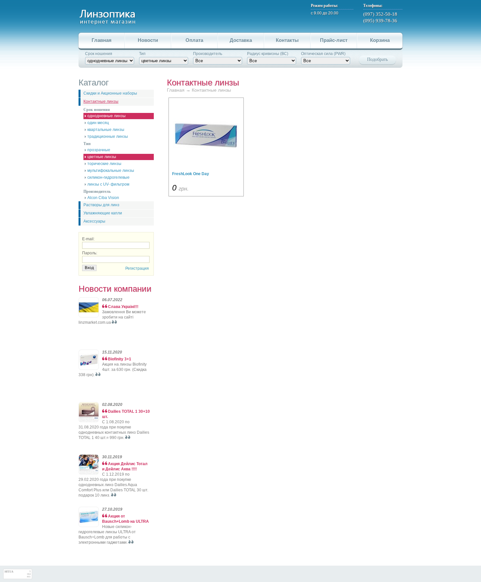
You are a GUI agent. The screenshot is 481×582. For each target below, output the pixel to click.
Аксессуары (94, 221)
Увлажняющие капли (102, 213)
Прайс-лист (333, 40)
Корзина (380, 40)
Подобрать (377, 59)
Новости (148, 40)
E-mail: (88, 239)
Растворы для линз (101, 205)
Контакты (287, 40)
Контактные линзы (100, 101)
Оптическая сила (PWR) (323, 53)
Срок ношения (98, 53)
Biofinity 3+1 (119, 359)
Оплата (194, 40)
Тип (142, 53)
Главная (102, 40)
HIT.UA (9, 571)
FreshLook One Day (190, 174)
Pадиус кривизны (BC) (267, 53)
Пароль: (89, 253)
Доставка (241, 40)
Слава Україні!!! (123, 306)
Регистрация (137, 268)
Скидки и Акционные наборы (110, 93)
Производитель (207, 53)
